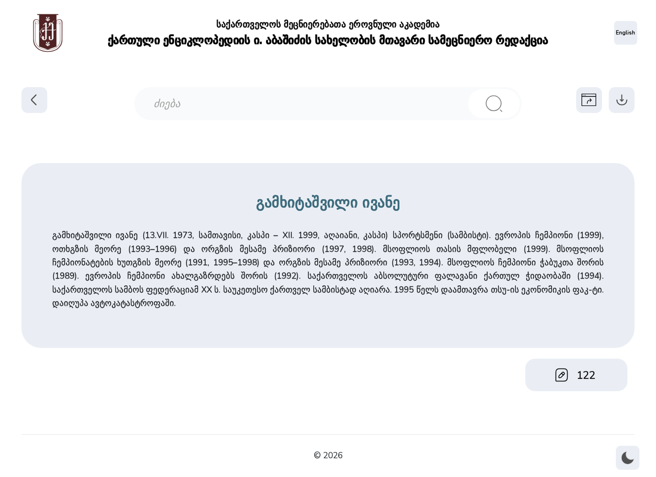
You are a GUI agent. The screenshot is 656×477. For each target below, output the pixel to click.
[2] (494, 103)
